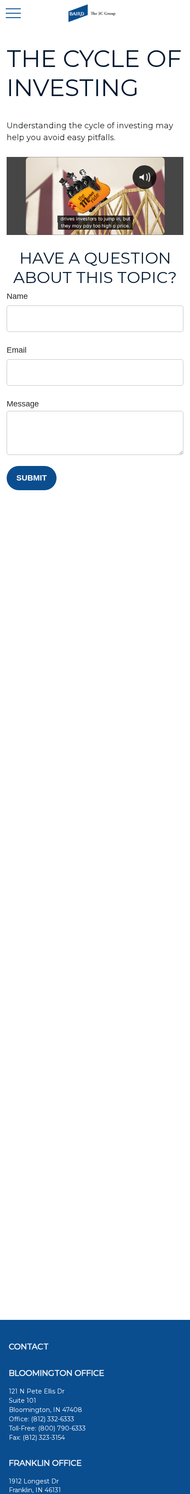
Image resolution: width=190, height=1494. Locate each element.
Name (17, 296)
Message (23, 403)
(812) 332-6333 (52, 1419)
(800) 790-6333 (62, 1428)
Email (17, 350)
